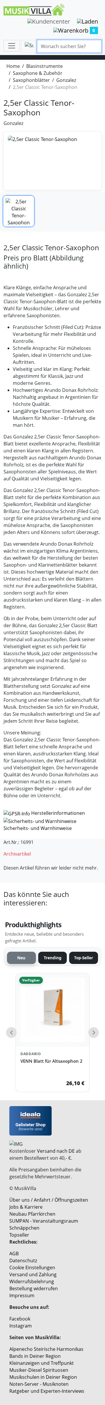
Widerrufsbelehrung (31, 1281)
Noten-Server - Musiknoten (39, 1384)
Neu (21, 957)
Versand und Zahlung (33, 1274)
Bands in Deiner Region (35, 1356)
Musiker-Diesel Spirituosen (38, 1370)
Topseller (19, 1235)
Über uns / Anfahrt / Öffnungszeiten (48, 1200)
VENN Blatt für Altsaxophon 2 (51, 1061)
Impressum (21, 1295)
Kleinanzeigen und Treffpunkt (41, 1363)
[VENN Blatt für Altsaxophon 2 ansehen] (52, 1010)
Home (13, 66)
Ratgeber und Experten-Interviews (46, 1391)
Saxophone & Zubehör (37, 73)
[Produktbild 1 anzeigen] (18, 211)
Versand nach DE (56, 1151)
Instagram (20, 1326)
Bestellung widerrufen (33, 1288)
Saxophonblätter (31, 80)
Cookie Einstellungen (32, 1267)
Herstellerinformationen (58, 813)
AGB (14, 1253)
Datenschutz (23, 1260)
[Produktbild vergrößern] (53, 160)
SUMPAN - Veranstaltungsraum (43, 1221)
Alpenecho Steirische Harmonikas (46, 1349)
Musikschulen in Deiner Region (43, 1377)
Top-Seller (83, 957)
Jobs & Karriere (26, 1207)
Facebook (19, 1319)
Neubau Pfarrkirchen (32, 1214)
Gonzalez (66, 80)
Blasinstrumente (44, 66)
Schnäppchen (24, 1228)
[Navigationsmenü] (12, 46)
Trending (53, 957)
